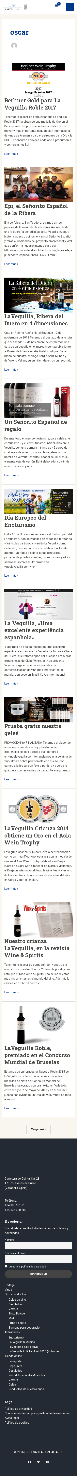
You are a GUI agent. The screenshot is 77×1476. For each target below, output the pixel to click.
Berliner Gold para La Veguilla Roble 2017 (32, 104)
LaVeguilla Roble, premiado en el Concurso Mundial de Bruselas (37, 1054)
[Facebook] (29, 1462)
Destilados (15, 1304)
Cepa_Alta (15, 1366)
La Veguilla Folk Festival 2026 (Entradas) (34, 1351)
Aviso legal (12, 1418)
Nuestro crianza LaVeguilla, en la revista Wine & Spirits (37, 948)
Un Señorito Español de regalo (35, 425)
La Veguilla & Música (22, 1342)
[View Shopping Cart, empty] (56, 6)
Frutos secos (17, 1323)
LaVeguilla (15, 1361)
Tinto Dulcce (17, 1313)
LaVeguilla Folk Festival (23, 1347)
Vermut (13, 1309)
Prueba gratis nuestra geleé (33, 729)
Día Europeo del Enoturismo (25, 521)
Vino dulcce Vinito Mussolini (27, 1375)
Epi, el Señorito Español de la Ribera (36, 209)
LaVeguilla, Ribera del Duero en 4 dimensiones (36, 320)
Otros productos (15, 1294)
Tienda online (13, 1356)
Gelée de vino (17, 1299)
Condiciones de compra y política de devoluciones (37, 1413)
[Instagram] (47, 1462)
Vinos (8, 1289)
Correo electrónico (15, 1253)
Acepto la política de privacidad (27, 1266)
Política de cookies (17, 1422)
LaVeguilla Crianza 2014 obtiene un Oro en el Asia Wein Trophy (37, 835)
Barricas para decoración (25, 1327)
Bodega (10, 1285)
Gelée (12, 1384)
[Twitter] (38, 1462)
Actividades (12, 1332)
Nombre (9, 1239)
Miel (11, 1318)
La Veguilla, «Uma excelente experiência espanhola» (34, 630)
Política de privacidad (18, 1409)
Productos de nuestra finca (26, 1389)
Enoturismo (16, 1337)
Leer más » (11, 154)
